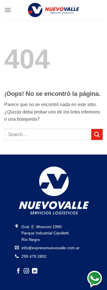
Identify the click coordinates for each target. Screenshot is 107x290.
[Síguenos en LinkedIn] (34, 271)
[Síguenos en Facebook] (18, 271)
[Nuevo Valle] (53, 10)
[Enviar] (97, 134)
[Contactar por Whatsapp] (95, 278)
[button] (7, 10)
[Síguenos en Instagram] (26, 271)
